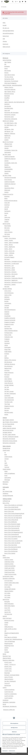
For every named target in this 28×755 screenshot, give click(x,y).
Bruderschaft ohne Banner (10, 200)
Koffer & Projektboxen (9, 473)
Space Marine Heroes (9, 74)
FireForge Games (8, 332)
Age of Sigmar (7, 62)
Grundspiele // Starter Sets (10, 150)
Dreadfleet (6, 97)
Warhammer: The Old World (11, 81)
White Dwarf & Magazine (10, 83)
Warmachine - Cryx (9, 265)
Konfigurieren (14, 727)
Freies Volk (7, 202)
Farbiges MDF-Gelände (9, 589)
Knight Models (7, 351)
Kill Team (6, 100)
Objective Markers (8, 591)
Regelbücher (7, 135)
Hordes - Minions (8, 244)
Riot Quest (6, 259)
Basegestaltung (6, 448)
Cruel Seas (7, 230)
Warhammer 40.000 (9, 79)
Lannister (6, 207)
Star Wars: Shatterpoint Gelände (10, 436)
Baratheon (6, 196)
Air (5, 452)
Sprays (6, 465)
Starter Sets (7, 137)
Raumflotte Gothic (8, 108)
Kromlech (6, 353)
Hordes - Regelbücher (9, 246)
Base (5, 454)
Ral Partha (6, 370)
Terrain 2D (7, 683)
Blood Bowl (7, 95)
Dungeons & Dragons (9, 322)
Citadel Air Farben (8, 559)
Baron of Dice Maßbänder (10, 522)
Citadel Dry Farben (8, 563)
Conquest (6, 305)
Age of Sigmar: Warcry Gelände (10, 422)
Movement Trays (7, 656)
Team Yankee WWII (9, 397)
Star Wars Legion (7, 154)
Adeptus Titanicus (8, 87)
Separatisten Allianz (9, 188)
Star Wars (6, 389)
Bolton (6, 198)
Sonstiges (6, 652)
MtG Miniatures (8, 362)
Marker (4, 654)
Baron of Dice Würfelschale (11, 551)
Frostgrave (6, 339)
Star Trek (6, 387)
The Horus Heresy (8, 77)
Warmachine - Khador (9, 269)
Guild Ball (6, 341)
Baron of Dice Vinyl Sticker (10, 545)
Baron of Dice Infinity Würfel (11, 519)
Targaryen (6, 219)
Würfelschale (7, 685)
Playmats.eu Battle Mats (8, 660)
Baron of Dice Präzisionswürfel (11, 528)
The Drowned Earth (9, 399)
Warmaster (7, 408)
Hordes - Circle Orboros (10, 238)
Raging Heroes (7, 368)
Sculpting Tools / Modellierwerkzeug (13, 639)
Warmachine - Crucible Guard (11, 263)
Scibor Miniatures (8, 383)
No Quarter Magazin (9, 257)
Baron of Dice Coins (9, 511)
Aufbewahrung (6, 501)
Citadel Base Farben (9, 561)
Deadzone (6, 311)
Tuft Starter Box (8, 614)
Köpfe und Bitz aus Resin (10, 628)
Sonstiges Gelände (7, 432)
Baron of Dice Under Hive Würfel (12, 542)
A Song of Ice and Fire (8, 194)
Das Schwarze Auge (7, 491)
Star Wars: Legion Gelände (9, 434)
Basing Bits (7, 601)
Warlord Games (6, 223)
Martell (6, 209)
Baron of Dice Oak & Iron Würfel (12, 526)
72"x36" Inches (8, 668)
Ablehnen (14, 731)
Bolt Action (7, 228)
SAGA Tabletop (8, 378)
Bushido (6, 301)
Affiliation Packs (8, 144)
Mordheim (6, 104)
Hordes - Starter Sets (9, 251)
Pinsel (5, 475)
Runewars (6, 376)
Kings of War (7, 349)
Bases (4, 555)
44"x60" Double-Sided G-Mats (11, 582)
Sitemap (5, 41)
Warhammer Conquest (9, 114)
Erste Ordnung (8, 179)
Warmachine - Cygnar (9, 267)
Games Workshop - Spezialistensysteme (12, 85)
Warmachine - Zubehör (10, 284)
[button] (12, 1)
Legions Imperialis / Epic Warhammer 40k (14, 102)
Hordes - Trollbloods (9, 253)
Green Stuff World (7, 618)
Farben (6, 624)
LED (5, 631)
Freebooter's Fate (8, 337)
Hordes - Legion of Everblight (11, 242)
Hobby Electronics (8, 626)
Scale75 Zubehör (8, 698)
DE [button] (15, 1)
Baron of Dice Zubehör (9, 553)
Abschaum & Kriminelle (10, 177)
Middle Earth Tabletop (8, 121)
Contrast (6, 458)
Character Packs (8, 146)
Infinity (6, 345)
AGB (4, 38)
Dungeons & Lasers (9, 324)
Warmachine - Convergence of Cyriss (13, 261)
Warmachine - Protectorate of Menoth (13, 278)
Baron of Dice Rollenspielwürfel (12, 530)
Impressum (5, 750)
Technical (6, 467)
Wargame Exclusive (9, 406)
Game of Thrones (8, 677)
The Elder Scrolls (8, 402)
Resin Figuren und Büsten (10, 637)
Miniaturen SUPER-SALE (9, 709)
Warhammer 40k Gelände (9, 438)
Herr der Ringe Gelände (8, 424)
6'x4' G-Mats (7, 587)
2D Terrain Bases (8, 580)
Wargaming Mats (8, 643)
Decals (6, 68)
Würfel (6, 649)
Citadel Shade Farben (9, 570)
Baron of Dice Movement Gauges (12, 524)
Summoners (7, 395)
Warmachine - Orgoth (9, 276)
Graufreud (6, 204)
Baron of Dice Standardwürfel (11, 534)
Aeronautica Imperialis (9, 89)
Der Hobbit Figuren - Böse (10, 123)
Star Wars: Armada (8, 391)
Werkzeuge (7, 479)
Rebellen (6, 165)
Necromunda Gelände (8, 430)
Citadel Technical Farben (10, 574)
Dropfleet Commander (9, 318)
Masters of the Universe (10, 360)
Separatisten (7, 171)
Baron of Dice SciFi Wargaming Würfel (13, 532)
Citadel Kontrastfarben (9, 566)
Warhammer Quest (9, 116)
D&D (4, 489)
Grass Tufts (7, 607)
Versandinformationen (8, 33)
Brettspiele (7, 66)
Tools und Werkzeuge (9, 641)
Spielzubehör (7, 152)
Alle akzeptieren (14, 723)
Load (5, 355)
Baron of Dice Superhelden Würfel (12, 536)
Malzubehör (6, 481)
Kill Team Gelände (7, 426)
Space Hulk (7, 110)
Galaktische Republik (9, 156)
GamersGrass (6, 599)
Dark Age (6, 307)
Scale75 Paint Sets (8, 691)
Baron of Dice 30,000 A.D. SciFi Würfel (13, 505)
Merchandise (7, 70)
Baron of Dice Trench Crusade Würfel (13, 540)
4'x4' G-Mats (7, 595)
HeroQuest (7, 343)
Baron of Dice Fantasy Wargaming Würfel (14, 513)
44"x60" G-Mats (8, 584)
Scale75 (4, 687)
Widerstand (7, 190)
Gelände (6, 127)
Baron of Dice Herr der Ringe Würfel (13, 517)
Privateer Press (6, 236)
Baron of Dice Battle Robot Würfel (12, 509)
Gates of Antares (8, 232)
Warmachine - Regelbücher (11, 280)
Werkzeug (5, 484)
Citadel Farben (6, 450)
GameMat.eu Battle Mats (9, 578)
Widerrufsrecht (6, 46)
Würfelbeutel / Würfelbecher (10, 706)
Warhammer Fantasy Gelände (10, 440)
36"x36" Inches (8, 662)
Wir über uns (6, 28)
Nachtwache (7, 211)
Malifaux (6, 358)
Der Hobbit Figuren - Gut (10, 125)
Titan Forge (7, 404)
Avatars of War (7, 295)
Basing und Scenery (9, 620)
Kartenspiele (7, 347)
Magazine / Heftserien (9, 133)
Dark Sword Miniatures (10, 309)
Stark (5, 215)
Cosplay (6, 622)
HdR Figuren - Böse (9, 129)
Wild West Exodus (8, 412)
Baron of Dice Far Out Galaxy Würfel (13, 515)
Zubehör (6, 139)
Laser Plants (7, 610)
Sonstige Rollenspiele (8, 495)
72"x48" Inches (8, 670)
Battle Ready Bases (9, 603)
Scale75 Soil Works (8, 696)
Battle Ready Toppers (9, 605)
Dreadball (6, 313)
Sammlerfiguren (8, 381)
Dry (5, 460)
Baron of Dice (6, 503)
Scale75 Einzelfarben (9, 689)
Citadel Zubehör (6, 469)
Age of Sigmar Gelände (8, 419)
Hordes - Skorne (8, 248)
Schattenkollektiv (8, 169)
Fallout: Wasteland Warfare (11, 330)
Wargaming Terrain (9, 645)
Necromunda (7, 106)
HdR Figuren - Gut (8, 131)
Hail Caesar (7, 234)
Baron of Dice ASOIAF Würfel (11, 507)
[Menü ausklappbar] (2, 1)
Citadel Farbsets (8, 456)
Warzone (6, 410)
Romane (6, 72)
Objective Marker (7, 658)
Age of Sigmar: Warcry (9, 91)
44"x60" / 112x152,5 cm (10, 664)
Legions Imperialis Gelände (9, 428)
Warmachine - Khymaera (10, 272)
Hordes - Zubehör (8, 255)
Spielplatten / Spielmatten (9, 702)
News (4, 22)
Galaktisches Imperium (10, 158)
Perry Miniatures (8, 366)
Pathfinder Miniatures (9, 364)
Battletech (6, 297)
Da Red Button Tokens (8, 576)
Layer (5, 463)
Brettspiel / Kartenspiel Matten (11, 675)
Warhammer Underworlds (10, 118)
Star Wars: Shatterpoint (10, 393)
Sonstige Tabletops (7, 288)
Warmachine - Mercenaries (11, 274)
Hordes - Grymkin (8, 240)
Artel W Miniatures (8, 293)
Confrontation (7, 303)
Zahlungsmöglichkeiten (8, 30)
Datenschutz (12, 750)
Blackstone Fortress (9, 93)
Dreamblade (7, 316)
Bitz (5, 64)
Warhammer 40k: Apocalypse (11, 112)
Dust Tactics (7, 326)
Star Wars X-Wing (7, 175)
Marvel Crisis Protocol (8, 142)
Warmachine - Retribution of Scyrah (13, 282)
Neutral (6, 213)
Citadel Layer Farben (9, 568)
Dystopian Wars (8, 328)
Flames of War (7, 334)
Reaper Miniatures (8, 372)
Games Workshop (7, 60)
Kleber (6, 471)
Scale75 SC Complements (10, 693)
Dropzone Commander (9, 320)
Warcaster (6, 286)
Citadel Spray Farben (9, 572)
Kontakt (4, 25)
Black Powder (7, 225)
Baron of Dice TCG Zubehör (11, 538)
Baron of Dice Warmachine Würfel (12, 547)
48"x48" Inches (8, 666)
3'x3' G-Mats (7, 597)
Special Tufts (7, 612)
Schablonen (5, 700)
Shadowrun (5, 493)
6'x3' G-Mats (7, 593)
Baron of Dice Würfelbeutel (11, 549)
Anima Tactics (7, 290)
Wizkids (6, 414)
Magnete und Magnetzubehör (11, 633)
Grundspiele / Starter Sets (10, 162)
